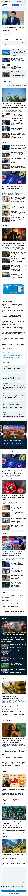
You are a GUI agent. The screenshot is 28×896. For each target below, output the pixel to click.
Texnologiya (14, 355)
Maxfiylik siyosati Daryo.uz (7, 887)
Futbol (20, 355)
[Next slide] (12, 34)
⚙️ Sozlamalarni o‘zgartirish (13, 893)
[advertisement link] (15, 4)
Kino (12, 357)
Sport (4, 355)
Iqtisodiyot (18, 352)
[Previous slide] (3, 34)
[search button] (21, 5)
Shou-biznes (6, 357)
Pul (8, 355)
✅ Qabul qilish (13, 890)
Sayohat (17, 357)
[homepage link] (5, 5)
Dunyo (5, 352)
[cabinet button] (24, 5)
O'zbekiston (11, 352)
